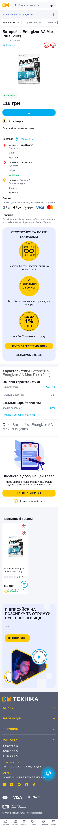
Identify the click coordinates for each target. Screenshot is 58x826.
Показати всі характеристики (19, 414)
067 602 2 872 (10, 756)
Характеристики (33, 22)
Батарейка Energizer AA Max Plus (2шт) (14, 570)
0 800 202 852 (10, 746)
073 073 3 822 (10, 751)
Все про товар (10, 22)
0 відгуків (10, 45)
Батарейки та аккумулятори (20, 14)
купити (29, 112)
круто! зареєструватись (29, 346)
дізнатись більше (29, 355)
